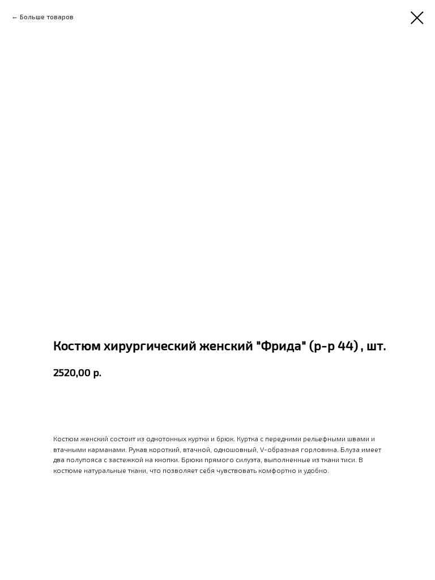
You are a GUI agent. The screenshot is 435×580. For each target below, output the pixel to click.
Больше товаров (47, 16)
